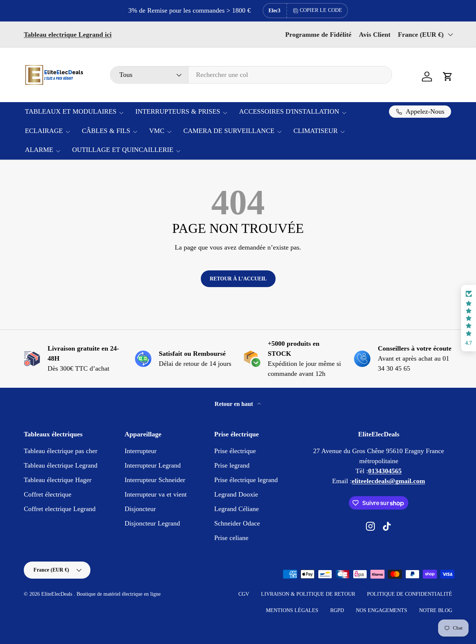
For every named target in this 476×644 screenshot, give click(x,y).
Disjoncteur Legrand (152, 523)
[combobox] (251, 74)
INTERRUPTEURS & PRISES (177, 111)
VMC (156, 130)
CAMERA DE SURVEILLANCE (228, 130)
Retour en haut (234, 404)
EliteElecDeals (57, 594)
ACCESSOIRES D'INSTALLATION (289, 111)
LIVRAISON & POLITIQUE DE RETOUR (308, 594)
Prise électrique (235, 451)
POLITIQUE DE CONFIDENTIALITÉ (409, 594)
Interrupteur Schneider (155, 480)
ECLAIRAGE (44, 130)
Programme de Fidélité (318, 34)
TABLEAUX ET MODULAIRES (70, 111)
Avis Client (374, 34)
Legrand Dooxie (236, 494)
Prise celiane (231, 537)
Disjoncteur (140, 509)
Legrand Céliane (236, 509)
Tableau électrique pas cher (60, 451)
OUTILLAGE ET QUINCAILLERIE (122, 149)
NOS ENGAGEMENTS (381, 610)
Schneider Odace (237, 523)
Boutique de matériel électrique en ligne (119, 594)
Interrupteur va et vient (156, 494)
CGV (243, 594)
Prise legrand (232, 465)
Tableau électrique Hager (57, 480)
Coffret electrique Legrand (60, 509)
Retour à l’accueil (238, 279)
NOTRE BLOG (435, 610)
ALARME (39, 149)
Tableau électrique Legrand (60, 465)
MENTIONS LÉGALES (292, 610)
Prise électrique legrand (246, 480)
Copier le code (321, 10)
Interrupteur (141, 451)
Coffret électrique (47, 494)
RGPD (337, 610)
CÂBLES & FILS (106, 130)
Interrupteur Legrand (153, 465)
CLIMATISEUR (315, 130)
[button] (448, 76)
